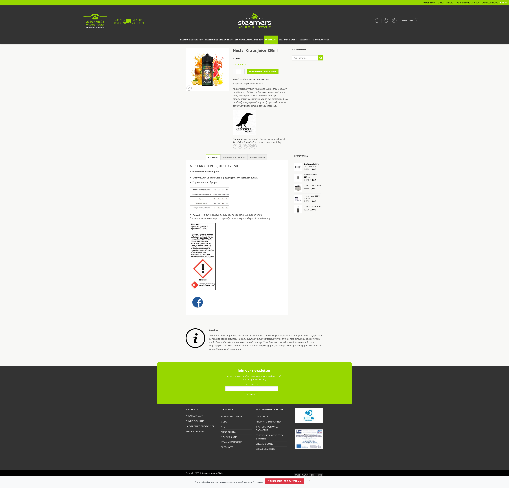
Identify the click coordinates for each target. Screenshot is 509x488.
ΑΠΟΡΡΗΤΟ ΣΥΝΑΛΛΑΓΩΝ (269, 421)
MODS (224, 421)
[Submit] (320, 57)
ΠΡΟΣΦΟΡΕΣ (227, 447)
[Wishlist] (394, 20)
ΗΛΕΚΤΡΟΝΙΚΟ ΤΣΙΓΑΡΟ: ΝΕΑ (467, 3)
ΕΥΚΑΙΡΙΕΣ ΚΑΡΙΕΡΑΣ (490, 3)
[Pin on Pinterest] (249, 146)
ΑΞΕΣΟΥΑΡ (304, 40)
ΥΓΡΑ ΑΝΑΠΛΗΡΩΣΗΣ (231, 442)
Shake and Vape (256, 83)
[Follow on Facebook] (500, 3)
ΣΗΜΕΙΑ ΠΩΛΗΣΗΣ (445, 3)
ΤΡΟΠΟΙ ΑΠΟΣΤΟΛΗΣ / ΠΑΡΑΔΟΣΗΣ (267, 428)
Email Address (251, 385)
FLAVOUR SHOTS (229, 437)
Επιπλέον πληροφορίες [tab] (234, 157)
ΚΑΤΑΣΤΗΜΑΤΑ (429, 3)
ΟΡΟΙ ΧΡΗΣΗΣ (262, 416)
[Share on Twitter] (240, 146)
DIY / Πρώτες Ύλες (287, 40)
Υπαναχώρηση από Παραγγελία (284, 481)
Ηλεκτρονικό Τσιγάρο (190, 40)
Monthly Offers (321, 40)
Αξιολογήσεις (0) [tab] (257, 157)
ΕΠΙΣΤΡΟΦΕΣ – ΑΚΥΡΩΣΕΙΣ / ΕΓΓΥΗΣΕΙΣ (269, 437)
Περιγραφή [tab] (213, 157)
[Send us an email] (505, 3)
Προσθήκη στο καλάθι (262, 71)
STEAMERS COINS (264, 443)
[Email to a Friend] (245, 146)
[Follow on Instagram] (503, 3)
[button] (377, 20)
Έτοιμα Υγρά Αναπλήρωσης (248, 40)
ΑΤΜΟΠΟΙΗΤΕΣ (228, 431)
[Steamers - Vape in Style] (254, 20)
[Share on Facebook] (235, 146)
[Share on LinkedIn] (254, 146)
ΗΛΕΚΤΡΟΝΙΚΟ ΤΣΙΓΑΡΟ (232, 416)
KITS (223, 426)
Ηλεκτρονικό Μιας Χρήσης (218, 40)
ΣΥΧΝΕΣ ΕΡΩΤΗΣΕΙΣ (265, 448)
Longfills (270, 40)
